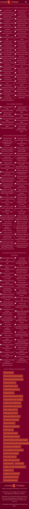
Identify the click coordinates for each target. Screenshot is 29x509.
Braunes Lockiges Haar (22, 168)
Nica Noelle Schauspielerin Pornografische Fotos (7, 331)
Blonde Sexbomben (22, 181)
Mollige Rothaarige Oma (21, 219)
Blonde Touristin (8, 372)
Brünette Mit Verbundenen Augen (13, 376)
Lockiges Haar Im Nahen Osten (12, 403)
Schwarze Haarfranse (9, 383)
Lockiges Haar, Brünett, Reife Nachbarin (14, 467)
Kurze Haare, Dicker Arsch (11, 477)
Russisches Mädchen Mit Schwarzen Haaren (15, 440)
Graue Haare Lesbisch (7, 151)
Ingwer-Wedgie (22, 151)
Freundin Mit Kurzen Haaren (11, 389)
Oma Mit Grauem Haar (7, 175)
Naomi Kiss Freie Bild (7, 284)
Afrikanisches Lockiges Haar (11, 426)
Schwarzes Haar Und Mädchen (12, 446)
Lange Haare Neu (21, 187)
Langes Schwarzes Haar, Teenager (13, 399)
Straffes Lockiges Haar (7, 219)
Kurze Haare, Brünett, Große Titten (13, 379)
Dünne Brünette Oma (7, 181)
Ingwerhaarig (7, 187)
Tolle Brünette (22, 174)
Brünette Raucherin (9, 423)
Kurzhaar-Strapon (9, 393)
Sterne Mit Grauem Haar (10, 433)
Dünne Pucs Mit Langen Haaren (12, 406)
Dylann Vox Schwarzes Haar (11, 460)
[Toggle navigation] (26, 2)
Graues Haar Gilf (8, 430)
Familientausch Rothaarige (11, 420)
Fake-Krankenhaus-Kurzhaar (11, 436)
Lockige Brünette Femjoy (10, 386)
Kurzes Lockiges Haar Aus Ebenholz (13, 450)
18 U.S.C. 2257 (23, 488)
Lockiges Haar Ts (8, 470)
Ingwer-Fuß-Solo (21, 195)
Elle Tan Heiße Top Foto (22, 301)
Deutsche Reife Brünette (10, 480)
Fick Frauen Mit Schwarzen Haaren (13, 396)
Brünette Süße (19, 463)
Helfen (4, 488)
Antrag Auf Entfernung (12, 488)
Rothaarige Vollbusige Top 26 (11, 416)
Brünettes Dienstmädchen (11, 453)
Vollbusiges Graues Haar (10, 413)
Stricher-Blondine (21, 247)
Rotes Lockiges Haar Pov (10, 409)
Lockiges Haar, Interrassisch (11, 473)
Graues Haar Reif (8, 463)
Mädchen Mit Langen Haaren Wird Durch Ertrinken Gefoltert (21, 230)
